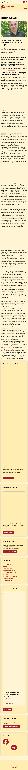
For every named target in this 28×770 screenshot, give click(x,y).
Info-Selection (13, 346)
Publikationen (15, 277)
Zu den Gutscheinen (10, 551)
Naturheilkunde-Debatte (9, 576)
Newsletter (17, 68)
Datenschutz (14, 765)
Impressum (14, 767)
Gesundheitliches (7, 570)
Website (7, 283)
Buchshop (5, 564)
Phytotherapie (5, 49)
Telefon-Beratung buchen (11, 726)
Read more (8, 703)
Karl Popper (7, 339)
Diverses (5, 566)
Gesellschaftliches (7, 568)
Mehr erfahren (8, 478)
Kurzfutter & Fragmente (8, 572)
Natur (4, 574)
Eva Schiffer (17, 250)
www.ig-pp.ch (15, 301)
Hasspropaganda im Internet (10, 347)
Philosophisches (7, 578)
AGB (14, 762)
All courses (7, 709)
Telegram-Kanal (11, 70)
